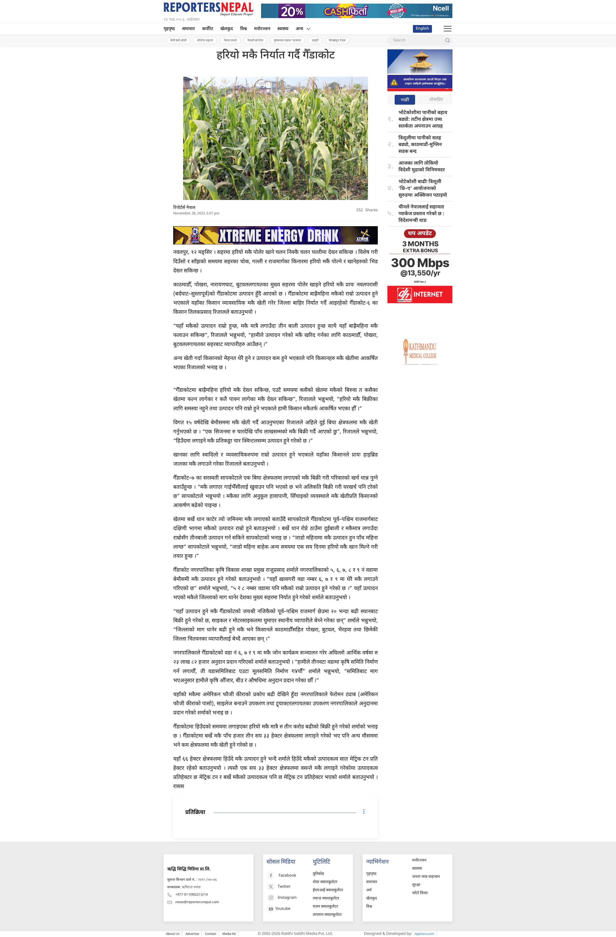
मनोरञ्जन (262, 29)
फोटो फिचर (420, 893)
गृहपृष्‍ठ (169, 29)
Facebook (287, 876)
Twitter (284, 887)
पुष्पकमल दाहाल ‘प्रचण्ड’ (287, 40)
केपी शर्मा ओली (178, 40)
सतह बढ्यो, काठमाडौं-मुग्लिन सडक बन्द (420, 145)
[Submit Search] (447, 40)
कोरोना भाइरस (205, 40)
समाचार (188, 29)
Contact (210, 933)
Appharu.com (424, 933)
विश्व (243, 29)
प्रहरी (315, 40)
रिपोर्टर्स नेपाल (184, 208)
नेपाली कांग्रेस (255, 40)
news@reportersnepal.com (197, 902)
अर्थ (369, 890)
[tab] (404, 100)
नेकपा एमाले (230, 40)
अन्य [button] (299, 29)
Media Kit (229, 933)
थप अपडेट (420, 233)
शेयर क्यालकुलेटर (325, 882)
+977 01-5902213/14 (191, 894)
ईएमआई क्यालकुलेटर (328, 890)
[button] (447, 29)
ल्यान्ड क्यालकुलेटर (326, 898)
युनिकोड (318, 874)
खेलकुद (226, 29)
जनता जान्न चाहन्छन (426, 876)
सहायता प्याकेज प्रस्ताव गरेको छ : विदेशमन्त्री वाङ (421, 214)
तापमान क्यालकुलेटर (327, 915)
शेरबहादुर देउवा (337, 40)
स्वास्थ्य (283, 29)
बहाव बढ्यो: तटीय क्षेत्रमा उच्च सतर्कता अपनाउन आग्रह (422, 119)
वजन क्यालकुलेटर (325, 906)
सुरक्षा (416, 885)
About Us (173, 933)
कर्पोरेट (207, 29)
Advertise (192, 933)
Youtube (282, 909)
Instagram (287, 898)
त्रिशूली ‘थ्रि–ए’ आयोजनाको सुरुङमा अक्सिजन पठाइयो (422, 189)
